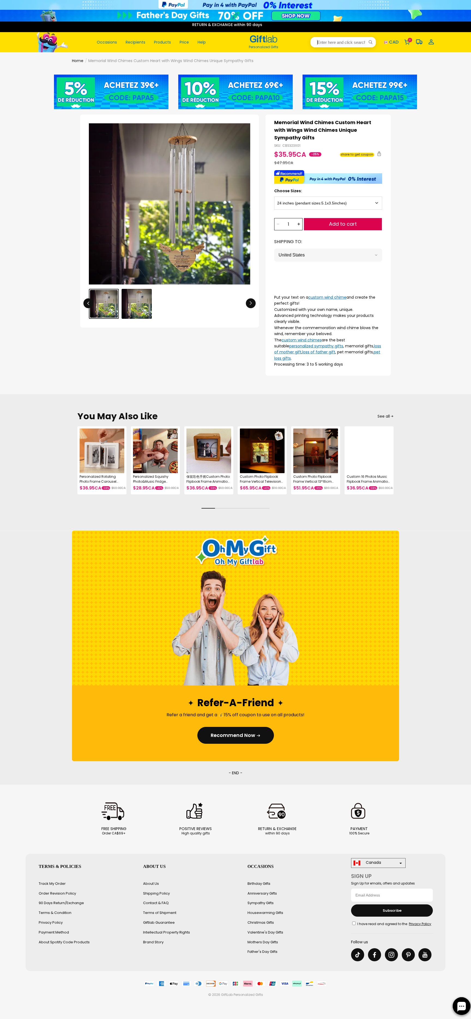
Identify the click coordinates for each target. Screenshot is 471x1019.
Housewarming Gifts (265, 912)
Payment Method (54, 932)
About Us (151, 883)
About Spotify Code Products (64, 942)
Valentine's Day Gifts (265, 932)
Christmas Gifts (260, 922)
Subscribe (392, 910)
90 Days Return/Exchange (61, 902)
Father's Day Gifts (262, 951)
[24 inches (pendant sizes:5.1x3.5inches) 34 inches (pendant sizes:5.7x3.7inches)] (328, 203)
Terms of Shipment (159, 912)
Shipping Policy (156, 893)
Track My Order (52, 883)
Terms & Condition (55, 912)
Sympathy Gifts (260, 902)
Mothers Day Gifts (262, 942)
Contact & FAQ (156, 902)
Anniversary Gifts (262, 893)
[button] (343, 42)
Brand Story (153, 942)
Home (77, 60)
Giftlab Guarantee (159, 922)
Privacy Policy (51, 922)
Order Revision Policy (57, 893)
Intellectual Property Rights (166, 932)
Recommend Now (233, 735)
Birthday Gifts (258, 883)
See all (384, 416)
